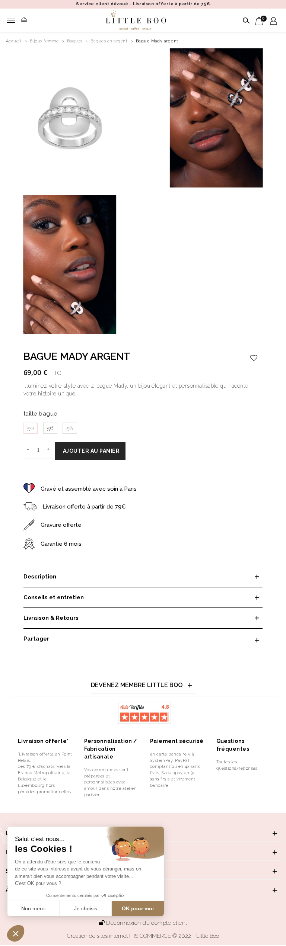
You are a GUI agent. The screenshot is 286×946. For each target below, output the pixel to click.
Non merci (33, 908)
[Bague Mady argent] (69, 117)
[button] (16, 933)
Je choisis (85, 908)
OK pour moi (138, 908)
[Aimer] (254, 357)
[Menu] (13, 20)
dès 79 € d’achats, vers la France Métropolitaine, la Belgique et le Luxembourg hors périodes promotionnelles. (45, 779)
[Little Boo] (135, 20)
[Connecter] (273, 20)
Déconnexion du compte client (146, 923)
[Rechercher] (245, 20)
